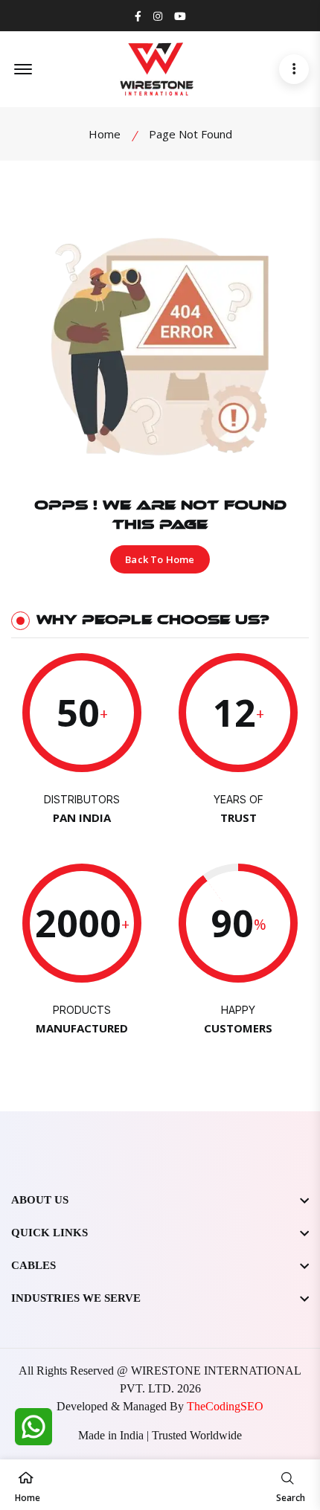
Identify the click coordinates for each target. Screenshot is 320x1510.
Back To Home (159, 559)
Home (105, 133)
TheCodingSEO (225, 1406)
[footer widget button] (160, 1200)
